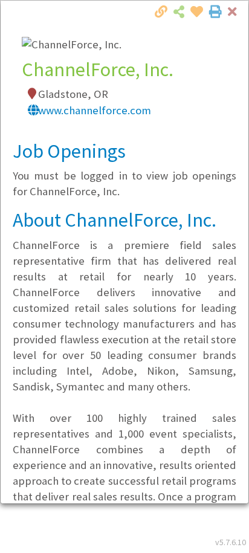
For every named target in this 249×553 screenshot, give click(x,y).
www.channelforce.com (94, 110)
